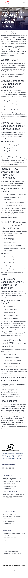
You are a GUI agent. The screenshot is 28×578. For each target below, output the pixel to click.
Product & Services (13, 551)
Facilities (14, 553)
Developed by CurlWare (14, 570)
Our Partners (7, 553)
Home (5, 551)
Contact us (6, 556)
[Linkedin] (7, 468)
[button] (3, 26)
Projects (19, 553)
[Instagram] (13, 468)
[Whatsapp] (10, 468)
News (14, 9)
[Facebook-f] (3, 468)
